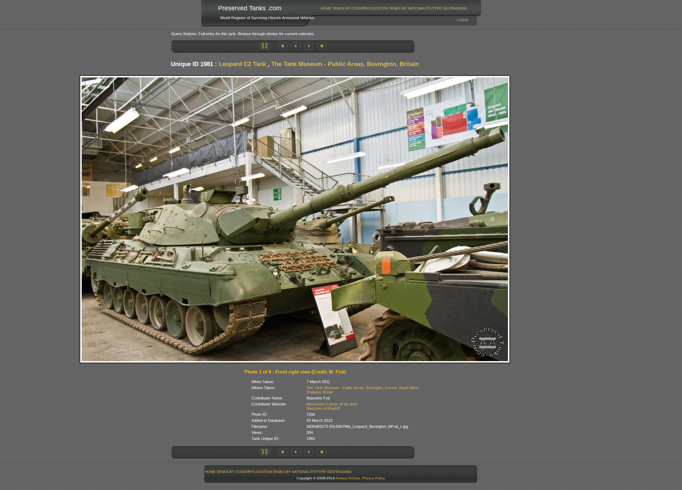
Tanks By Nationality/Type (415, 8)
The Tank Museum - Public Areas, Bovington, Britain (345, 64)
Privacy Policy (373, 478)
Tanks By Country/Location (360, 8)
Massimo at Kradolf (323, 408)
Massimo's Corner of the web (332, 404)
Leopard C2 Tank (242, 64)
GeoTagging (455, 8)
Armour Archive (348, 478)
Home (326, 8)
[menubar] (394, 8)
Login (462, 20)
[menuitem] (326, 8)
